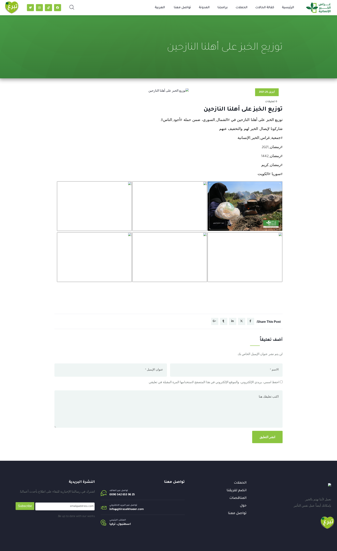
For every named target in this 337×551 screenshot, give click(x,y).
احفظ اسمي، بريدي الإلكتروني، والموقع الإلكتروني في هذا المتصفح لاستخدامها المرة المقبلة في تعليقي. (213, 382)
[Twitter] (30, 7)
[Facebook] (57, 7)
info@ (113, 509)
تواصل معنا (182, 7)
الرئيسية (288, 7)
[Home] (325, 486)
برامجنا (222, 7)
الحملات (241, 7)
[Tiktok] (48, 7)
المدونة (204, 7)
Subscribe (25, 506)
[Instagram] (39, 7)
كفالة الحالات (264, 7)
